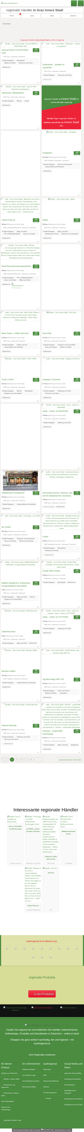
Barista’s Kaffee (8, 671)
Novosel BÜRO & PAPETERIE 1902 (15, 51)
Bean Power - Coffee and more (15, 333)
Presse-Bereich (69, 1085)
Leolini (45, 537)
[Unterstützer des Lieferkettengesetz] (16, 1010)
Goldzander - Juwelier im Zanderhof (53, 66)
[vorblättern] (34, 45)
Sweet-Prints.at (8, 220)
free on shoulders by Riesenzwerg (15, 827)
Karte (32, 16)
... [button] (26, 759)
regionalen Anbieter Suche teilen (69, 760)
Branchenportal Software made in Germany (26, 1130)
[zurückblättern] (6, 45)
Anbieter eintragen (28, 1069)
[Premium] (79, 808)
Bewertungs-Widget (29, 1087)
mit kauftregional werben (30, 1081)
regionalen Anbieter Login (12, 1120)
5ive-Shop (47, 333)
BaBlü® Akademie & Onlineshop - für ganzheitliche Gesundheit (16, 584)
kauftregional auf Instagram (70, 1092)
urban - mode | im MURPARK (55, 411)
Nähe (52, 16)
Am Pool (51, 873)
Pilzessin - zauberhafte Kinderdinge (52, 732)
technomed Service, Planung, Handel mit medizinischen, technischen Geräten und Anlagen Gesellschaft (58, 494)
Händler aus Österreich (9, 1073)
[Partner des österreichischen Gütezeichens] (68, 1008)
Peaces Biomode (9, 725)
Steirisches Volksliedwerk (13, 93)
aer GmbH (6, 527)
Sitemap (46, 1087)
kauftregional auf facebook (73, 1099)
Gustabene (47, 153)
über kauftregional (7, 1101)
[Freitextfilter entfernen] (74, 3)
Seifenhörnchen (8, 632)
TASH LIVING (8, 379)
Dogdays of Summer (51, 379)
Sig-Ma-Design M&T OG (53, 679)
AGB (44, 1075)
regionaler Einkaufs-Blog (72, 1073)
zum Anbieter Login (29, 1075)
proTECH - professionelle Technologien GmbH (33, 830)
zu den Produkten (43, 994)
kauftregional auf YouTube (73, 1104)
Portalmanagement (50, 1092)
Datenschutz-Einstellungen (6, 1108)
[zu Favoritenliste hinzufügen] (3, 45)
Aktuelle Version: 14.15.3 (63, 1130)
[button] (5, 759)
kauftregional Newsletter (72, 1079)
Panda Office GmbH (51, 571)
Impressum (47, 1069)
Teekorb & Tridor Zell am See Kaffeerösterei (51, 858)
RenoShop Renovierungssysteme (16, 266)
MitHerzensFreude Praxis (68, 833)
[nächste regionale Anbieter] (38, 759)
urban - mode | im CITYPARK (55, 617)
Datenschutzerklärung (51, 1081)
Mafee (45, 220)
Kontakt (48, 1098)
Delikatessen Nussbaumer (13, 493)
